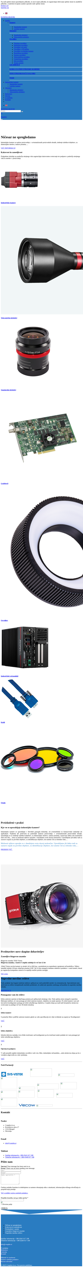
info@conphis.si (10, 1143)
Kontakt (8, 100)
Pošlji (4, 1208)
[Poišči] (22, 111)
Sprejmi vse (5, 8)
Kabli (3, 722)
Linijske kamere (19, 29)
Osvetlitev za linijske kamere (23, 51)
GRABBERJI (15, 65)
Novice (7, 96)
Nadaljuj (4, 117)
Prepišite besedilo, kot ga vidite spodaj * (14, 1198)
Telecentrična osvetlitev (22, 57)
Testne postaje (18, 63)
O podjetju (8, 98)
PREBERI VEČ (7, 849)
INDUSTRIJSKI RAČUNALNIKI (22, 73)
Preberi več (5, 6)
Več (2, 1021)
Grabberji (4, 483)
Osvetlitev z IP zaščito (21, 49)
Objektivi (13, 31)
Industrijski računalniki (9, 676)
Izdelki (7, 21)
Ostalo (12, 78)
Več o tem (4, 974)
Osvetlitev (13, 39)
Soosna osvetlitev (20, 55)
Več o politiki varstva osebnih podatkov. (14, 1193)
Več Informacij (8, 148)
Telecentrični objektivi (21, 37)
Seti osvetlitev (18, 61)
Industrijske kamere (11, 82)
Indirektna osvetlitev (21, 45)
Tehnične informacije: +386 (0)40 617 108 (19, 1157)
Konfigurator (8, 17)
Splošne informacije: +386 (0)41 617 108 (19, 1155)
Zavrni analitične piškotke (55, 4)
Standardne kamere (20, 27)
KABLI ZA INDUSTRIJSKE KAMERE (25, 69)
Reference (8, 94)
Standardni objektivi (21, 35)
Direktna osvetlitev (20, 43)
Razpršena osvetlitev (21, 53)
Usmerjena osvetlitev (21, 59)
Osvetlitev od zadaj (20, 47)
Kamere (12, 22)
